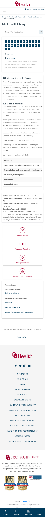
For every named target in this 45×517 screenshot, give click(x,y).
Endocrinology (9, 18)
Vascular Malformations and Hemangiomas (19, 312)
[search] (20, 32)
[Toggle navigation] (4, 11)
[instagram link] (24, 366)
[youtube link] (29, 366)
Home (4, 17)
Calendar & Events (22, 400)
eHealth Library (22, 416)
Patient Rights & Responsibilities (22, 431)
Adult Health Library (35, 17)
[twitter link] (20, 366)
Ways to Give (22, 379)
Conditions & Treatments (17, 17)
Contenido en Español (35, 9)
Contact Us (22, 374)
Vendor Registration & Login (22, 410)
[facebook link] (16, 366)
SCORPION (26, 501)
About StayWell (22, 337)
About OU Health (22, 390)
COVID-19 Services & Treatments (22, 441)
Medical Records (22, 436)
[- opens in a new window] (22, 457)
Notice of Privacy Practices (23, 426)
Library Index (11, 58)
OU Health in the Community (23, 405)
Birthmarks (8, 302)
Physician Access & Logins (22, 421)
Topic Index (11, 54)
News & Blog (22, 395)
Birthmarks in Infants (12, 293)
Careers (22, 384)
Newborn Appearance (12, 307)
